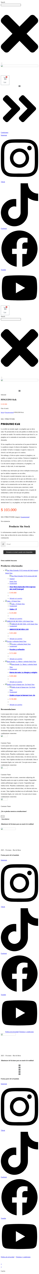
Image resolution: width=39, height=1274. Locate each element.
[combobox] (11, 5)
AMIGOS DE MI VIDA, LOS (19, 629)
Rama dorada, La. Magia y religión (23, 672)
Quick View (8, 573)
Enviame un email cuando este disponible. (19, 552)
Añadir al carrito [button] (16, 598)
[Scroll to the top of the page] (2, 1261)
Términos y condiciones (26, 1032)
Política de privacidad (12, 1032)
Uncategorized (9, 412)
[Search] (1, 63)
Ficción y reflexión (17, 649)
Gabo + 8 (13, 609)
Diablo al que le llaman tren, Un (22, 695)
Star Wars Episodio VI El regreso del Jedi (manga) (23, 588)
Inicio (2, 412)
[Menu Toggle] (19, 86)
